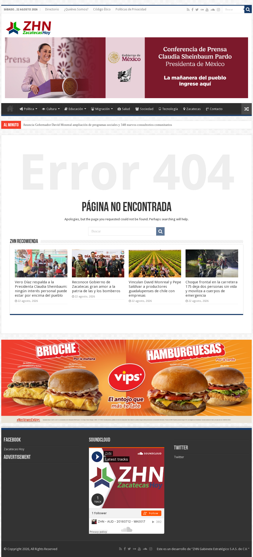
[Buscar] (248, 9)
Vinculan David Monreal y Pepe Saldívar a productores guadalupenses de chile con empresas (155, 289)
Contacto (216, 109)
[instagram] (218, 10)
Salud (126, 109)
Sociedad (146, 109)
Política (29, 109)
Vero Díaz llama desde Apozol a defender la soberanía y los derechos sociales (74, 125)
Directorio (52, 9)
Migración (102, 109)
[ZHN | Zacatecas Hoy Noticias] (31, 27)
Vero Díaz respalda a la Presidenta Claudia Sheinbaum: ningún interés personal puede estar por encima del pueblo (41, 289)
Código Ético (102, 9)
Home (10, 108)
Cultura (51, 109)
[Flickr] (202, 10)
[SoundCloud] (212, 10)
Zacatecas (193, 109)
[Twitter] (197, 10)
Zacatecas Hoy (14, 449)
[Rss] (188, 10)
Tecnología (170, 109)
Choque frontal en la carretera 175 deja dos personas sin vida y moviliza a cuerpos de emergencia (211, 289)
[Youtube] (207, 10)
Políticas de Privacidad (131, 9)
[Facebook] (192, 10)
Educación (76, 109)
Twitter (181, 448)
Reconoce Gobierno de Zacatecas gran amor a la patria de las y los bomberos (96, 286)
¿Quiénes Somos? (76, 9)
